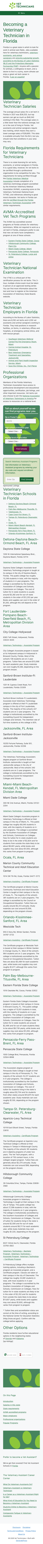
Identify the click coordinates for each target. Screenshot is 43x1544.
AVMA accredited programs (14, 1412)
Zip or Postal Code (12, 417)
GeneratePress (21, 1541)
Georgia (8, 1338)
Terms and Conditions (15, 1531)
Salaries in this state (11, 1405)
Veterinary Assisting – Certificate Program (20, 881)
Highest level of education (16, 438)
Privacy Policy (31, 1531)
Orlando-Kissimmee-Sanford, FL (22, 533)
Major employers (10, 1416)
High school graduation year (17, 428)
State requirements (11, 1408)
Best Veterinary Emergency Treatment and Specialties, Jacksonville (19, 355)
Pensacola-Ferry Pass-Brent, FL (21, 531)
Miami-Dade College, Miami (20, 249)
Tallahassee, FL (15, 512)
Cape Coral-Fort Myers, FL (19, 514)
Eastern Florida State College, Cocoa (23, 241)
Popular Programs (10, 1423)
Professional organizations (14, 1419)
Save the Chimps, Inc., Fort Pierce (22, 366)
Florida (15, 1466)
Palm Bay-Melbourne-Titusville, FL (22, 509)
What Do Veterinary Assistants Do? (17, 1484)
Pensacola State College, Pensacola (23, 251)
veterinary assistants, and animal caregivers (20, 55)
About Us (21, 1534)
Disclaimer (26, 1527)
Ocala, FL (12, 523)
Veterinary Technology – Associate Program (21, 562)
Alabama (20, 1338)
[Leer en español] (17, 77)
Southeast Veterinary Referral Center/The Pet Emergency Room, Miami (22, 341)
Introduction (8, 1401)
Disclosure (17, 1527)
